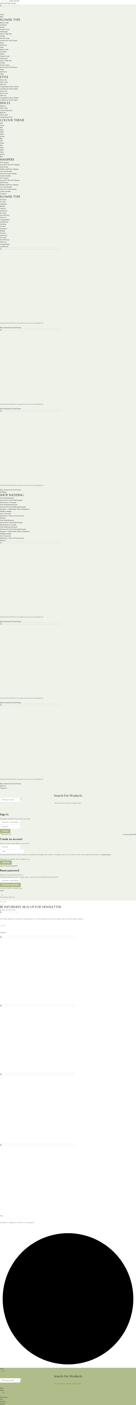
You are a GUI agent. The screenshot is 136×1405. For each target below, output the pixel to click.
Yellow (2, 134)
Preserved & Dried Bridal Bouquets (11, 500)
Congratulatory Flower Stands (9, 87)
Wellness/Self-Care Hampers (9, 169)
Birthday (2, 206)
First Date (3, 213)
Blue (1, 139)
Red (1, 127)
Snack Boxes (4, 167)
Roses (2, 43)
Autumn (2, 136)
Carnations (3, 25)
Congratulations (5, 220)
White (2, 132)
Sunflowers (3, 45)
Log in (2, 866)
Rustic (2, 130)
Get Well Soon (4, 215)
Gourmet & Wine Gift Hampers (10, 165)
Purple (2, 125)
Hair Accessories (5, 514)
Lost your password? (129, 834)
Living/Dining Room (6, 110)
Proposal (3, 208)
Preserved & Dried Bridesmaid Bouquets (13, 507)
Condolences (4, 222)
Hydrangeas (4, 32)
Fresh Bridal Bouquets (7, 498)
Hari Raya (3, 200)
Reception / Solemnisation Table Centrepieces (15, 509)
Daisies (2, 27)
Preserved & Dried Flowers (8, 40)
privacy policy (106, 855)
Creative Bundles (5, 176)
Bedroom (3, 106)
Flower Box (3, 80)
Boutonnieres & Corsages (8, 502)
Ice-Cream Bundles (6, 171)
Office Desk (4, 108)
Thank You (3, 217)
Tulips (2, 47)
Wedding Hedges (5, 511)
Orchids (2, 36)
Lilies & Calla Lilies (6, 34)
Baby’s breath (4, 23)
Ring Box (3, 518)
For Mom (3, 202)
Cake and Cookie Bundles (8, 174)
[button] (2, 1369)
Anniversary (3, 211)
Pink (1, 123)
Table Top (3, 84)
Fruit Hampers (4, 162)
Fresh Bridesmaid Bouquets (8, 505)
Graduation (3, 204)
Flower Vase (4, 82)
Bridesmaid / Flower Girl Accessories (12, 516)
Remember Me (6, 834)
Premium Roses (5, 38)
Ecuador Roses (5, 29)
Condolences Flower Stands (9, 89)
